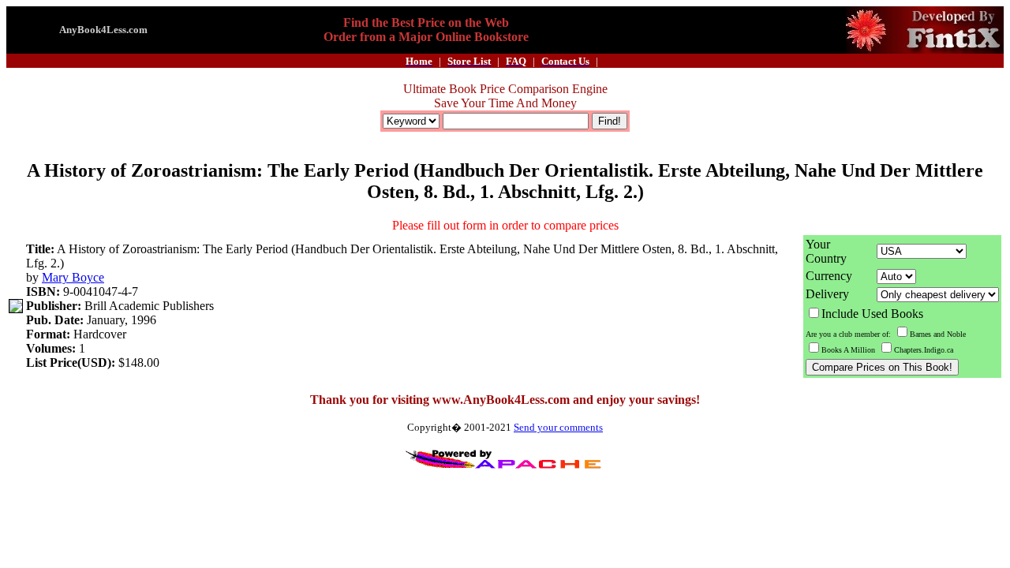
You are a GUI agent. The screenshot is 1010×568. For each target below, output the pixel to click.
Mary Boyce (73, 277)
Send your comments (558, 427)
